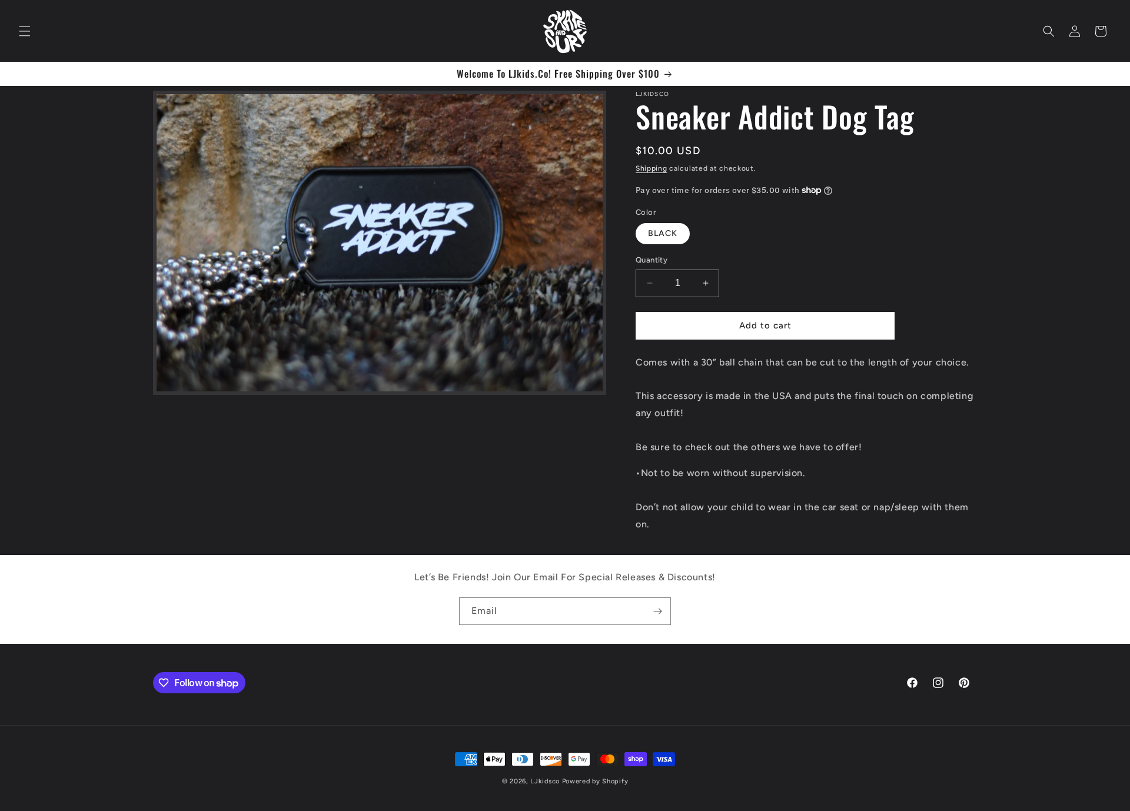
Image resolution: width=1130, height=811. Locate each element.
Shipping (651, 168)
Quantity (651, 259)
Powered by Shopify (595, 781)
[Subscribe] (657, 611)
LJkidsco (545, 781)
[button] (25, 31)
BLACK (662, 233)
